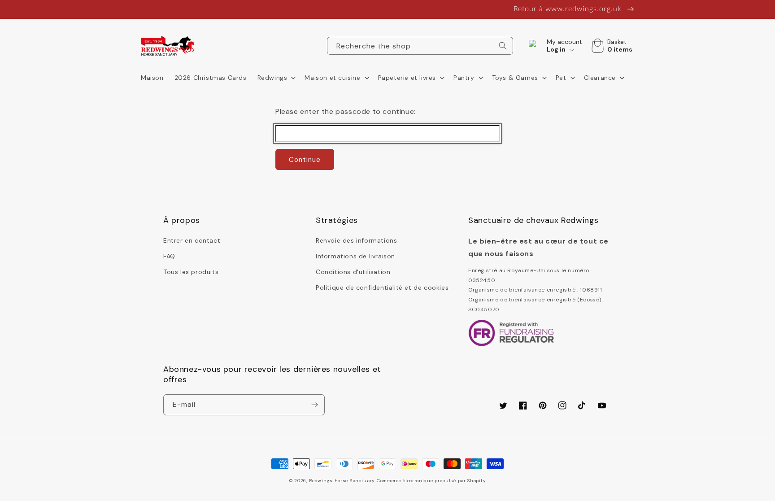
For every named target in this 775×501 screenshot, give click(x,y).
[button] (276, 77)
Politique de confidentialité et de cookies (382, 287)
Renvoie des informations (356, 240)
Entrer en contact (191, 240)
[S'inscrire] (314, 404)
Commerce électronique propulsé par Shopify (431, 481)
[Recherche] (503, 46)
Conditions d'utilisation (353, 272)
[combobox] (420, 45)
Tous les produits (190, 272)
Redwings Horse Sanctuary (342, 481)
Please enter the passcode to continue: (345, 111)
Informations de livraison (355, 256)
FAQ (169, 256)
